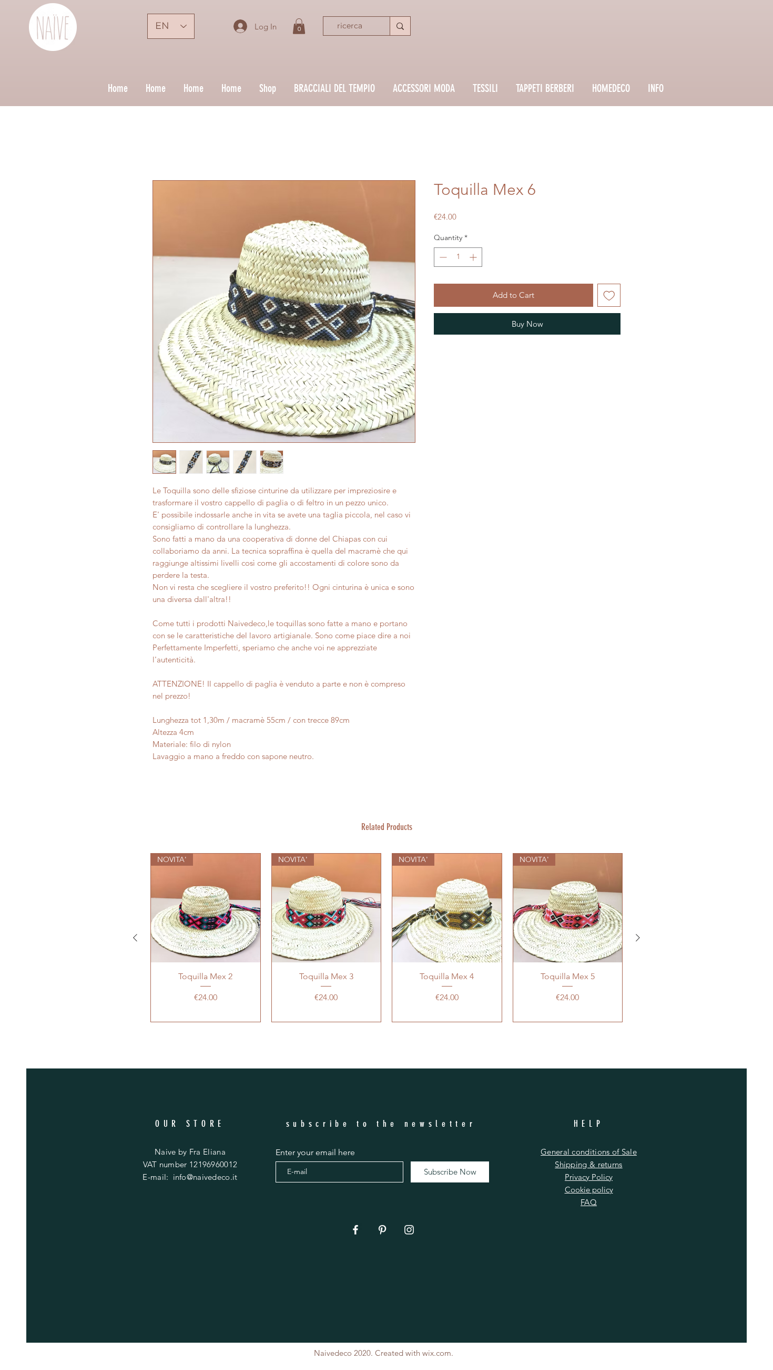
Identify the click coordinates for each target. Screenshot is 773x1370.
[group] (386, 939)
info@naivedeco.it (205, 1179)
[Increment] (474, 259)
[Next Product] (638, 939)
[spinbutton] (458, 259)
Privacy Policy (589, 1179)
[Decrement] (442, 259)
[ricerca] (400, 26)
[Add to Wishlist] (609, 297)
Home (164, 144)
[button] (299, 26)
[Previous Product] (135, 939)
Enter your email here (315, 1154)
